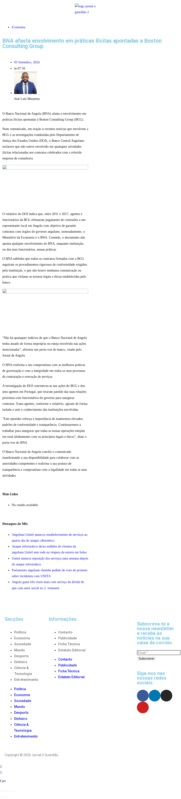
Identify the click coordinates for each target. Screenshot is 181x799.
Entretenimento (26, 679)
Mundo (19, 650)
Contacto (65, 632)
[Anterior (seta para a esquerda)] (1, 797)
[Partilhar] (10, 791)
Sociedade (22, 644)
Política (20, 632)
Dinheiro (20, 662)
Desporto (21, 656)
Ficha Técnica (69, 644)
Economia (18, 27)
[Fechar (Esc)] (14, 791)
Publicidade (67, 638)
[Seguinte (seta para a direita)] (6, 797)
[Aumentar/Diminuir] (1, 791)
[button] (18, 9)
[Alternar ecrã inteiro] (6, 791)
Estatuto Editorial (72, 650)
